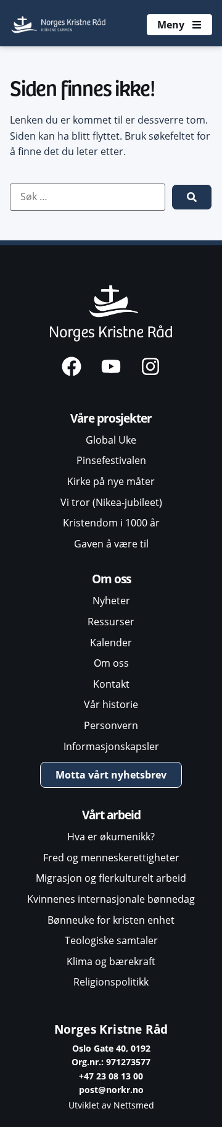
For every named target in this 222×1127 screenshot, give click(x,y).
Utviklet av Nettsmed (111, 1105)
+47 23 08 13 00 (111, 1076)
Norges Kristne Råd (111, 1029)
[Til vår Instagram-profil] (150, 366)
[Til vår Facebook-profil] (71, 366)
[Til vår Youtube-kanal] (111, 366)
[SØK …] (87, 197)
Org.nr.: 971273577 (111, 1062)
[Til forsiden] (59, 25)
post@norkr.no (111, 1089)
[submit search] (191, 197)
